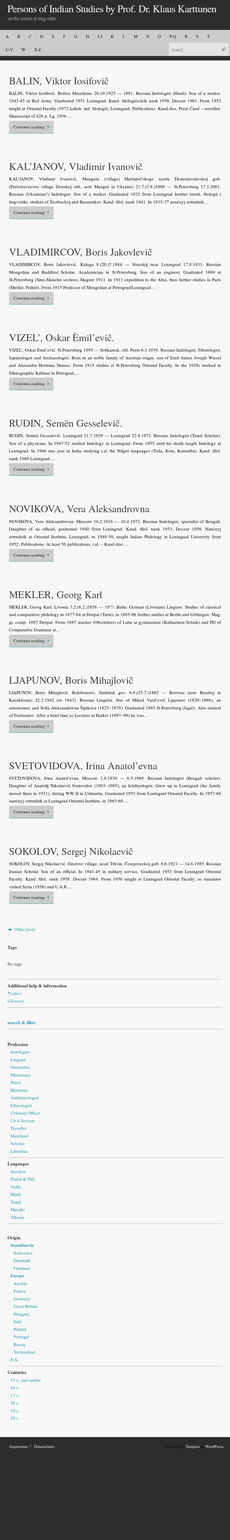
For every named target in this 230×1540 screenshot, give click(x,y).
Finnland (21, 1268)
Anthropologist (24, 1097)
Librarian (19, 1151)
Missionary (20, 1075)
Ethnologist (21, 1105)
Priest (15, 1082)
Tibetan (17, 1217)
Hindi (15, 1194)
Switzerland (24, 1352)
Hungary (21, 1314)
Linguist (18, 1059)
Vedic (15, 1187)
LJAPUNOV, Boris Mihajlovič (71, 680)
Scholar (17, 1143)
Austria (20, 1283)
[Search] (224, 49)
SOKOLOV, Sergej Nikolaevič (71, 851)
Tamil (15, 1202)
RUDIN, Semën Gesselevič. (65, 423)
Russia (19, 1344)
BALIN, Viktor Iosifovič (59, 80)
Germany (22, 1299)
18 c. (15, 1403)
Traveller (18, 1128)
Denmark (22, 1260)
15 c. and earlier (25, 1380)
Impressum (18, 1446)
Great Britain (25, 1306)
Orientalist (20, 1067)
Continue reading (29, 127)
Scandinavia (22, 1245)
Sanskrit (17, 1171)
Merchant (19, 1136)
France (19, 1291)
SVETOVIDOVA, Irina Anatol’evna (83, 765)
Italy (17, 1321)
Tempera (193, 1446)
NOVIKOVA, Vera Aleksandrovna (79, 508)
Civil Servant (22, 1121)
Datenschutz (44, 1446)
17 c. (15, 1395)
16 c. (15, 1387)
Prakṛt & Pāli (22, 1179)
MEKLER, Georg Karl (55, 594)
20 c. (15, 1418)
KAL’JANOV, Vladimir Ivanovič (76, 166)
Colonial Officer (25, 1113)
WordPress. (214, 1446)
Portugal (21, 1337)
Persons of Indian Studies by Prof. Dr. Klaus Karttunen (111, 8)
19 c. (15, 1410)
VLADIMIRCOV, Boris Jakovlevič (80, 252)
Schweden (23, 1253)
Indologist (19, 1052)
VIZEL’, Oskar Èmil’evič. (61, 337)
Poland (19, 1329)
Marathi (17, 1209)
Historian (19, 1090)
